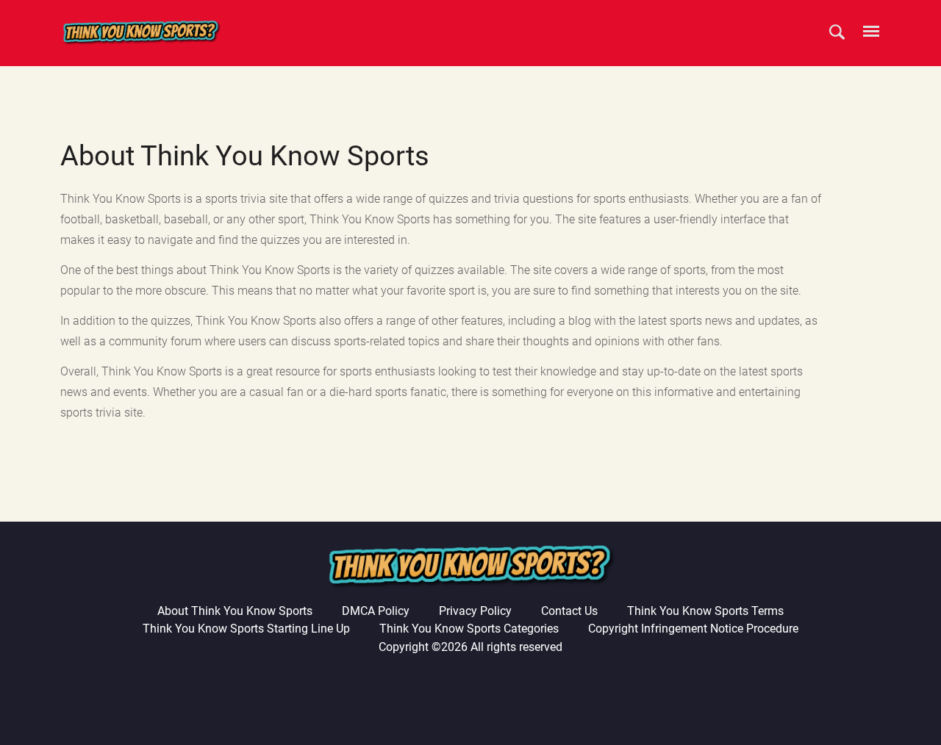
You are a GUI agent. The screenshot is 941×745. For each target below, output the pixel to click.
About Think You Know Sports (234, 611)
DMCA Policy (375, 611)
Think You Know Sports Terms (705, 611)
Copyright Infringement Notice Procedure (693, 629)
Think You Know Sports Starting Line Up (246, 629)
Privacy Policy (475, 611)
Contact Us (569, 611)
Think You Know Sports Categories (469, 629)
